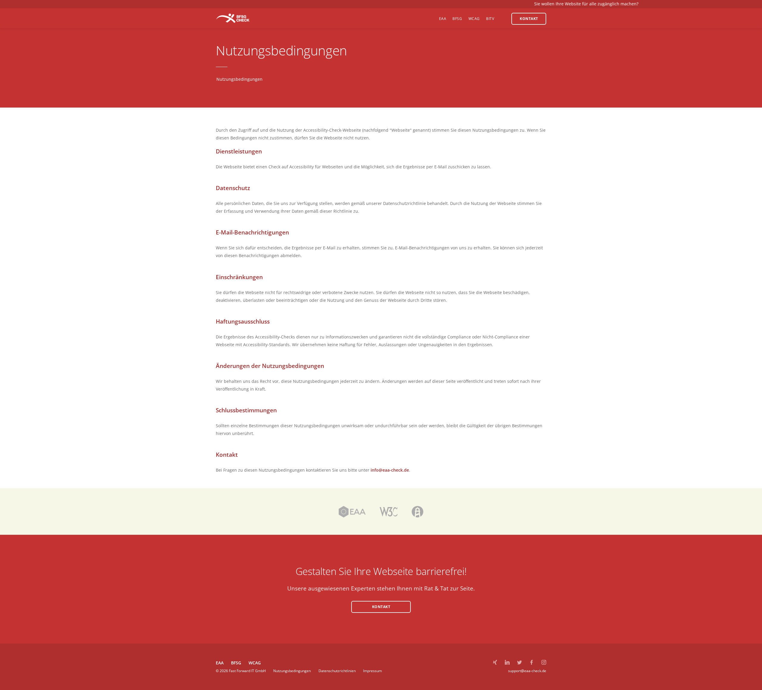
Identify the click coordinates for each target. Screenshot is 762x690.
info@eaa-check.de (390, 470)
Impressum (372, 670)
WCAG (255, 663)
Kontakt (381, 606)
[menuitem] (442, 18)
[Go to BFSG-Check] (233, 18)
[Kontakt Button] (381, 614)
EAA (220, 663)
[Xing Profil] (495, 663)
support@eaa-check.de (527, 670)
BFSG (236, 663)
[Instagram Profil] (543, 663)
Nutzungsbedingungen (292, 670)
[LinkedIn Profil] (507, 663)
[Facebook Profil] (531, 663)
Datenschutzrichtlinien (337, 670)
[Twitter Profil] (519, 663)
